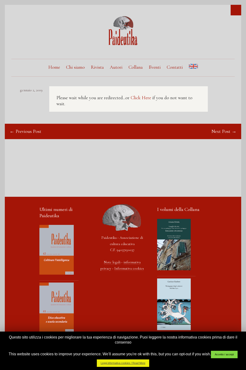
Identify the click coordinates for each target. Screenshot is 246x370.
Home (54, 67)
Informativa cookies (129, 268)
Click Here (141, 98)
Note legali (112, 262)
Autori (116, 67)
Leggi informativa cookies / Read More (123, 363)
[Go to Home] (123, 44)
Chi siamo (75, 67)
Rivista (97, 67)
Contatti (175, 67)
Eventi (155, 67)
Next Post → (223, 131)
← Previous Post (25, 131)
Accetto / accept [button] (224, 354)
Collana (136, 67)
